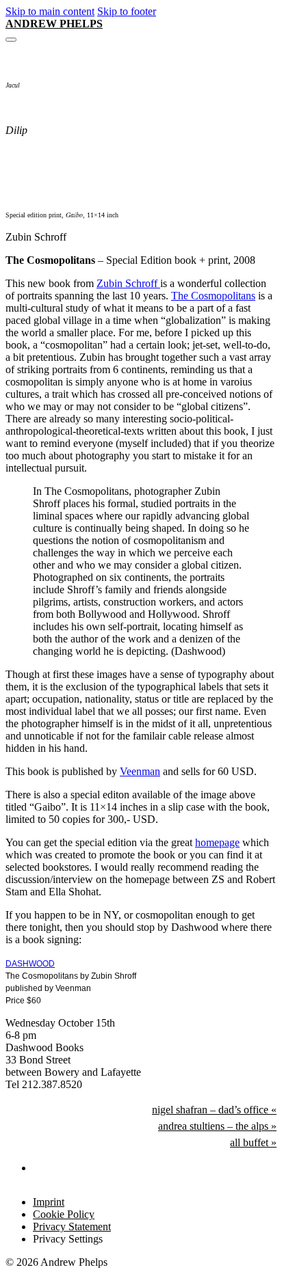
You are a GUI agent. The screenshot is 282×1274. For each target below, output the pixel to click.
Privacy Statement (72, 1226)
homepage (217, 842)
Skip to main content (49, 11)
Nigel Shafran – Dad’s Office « (214, 1109)
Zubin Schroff (128, 283)
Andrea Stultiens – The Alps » (217, 1126)
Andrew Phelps (54, 23)
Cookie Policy (63, 1214)
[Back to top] (238, 1240)
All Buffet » (253, 1142)
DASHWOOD (30, 963)
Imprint (48, 1202)
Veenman (140, 771)
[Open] (10, 40)
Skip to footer (126, 11)
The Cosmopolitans (213, 295)
